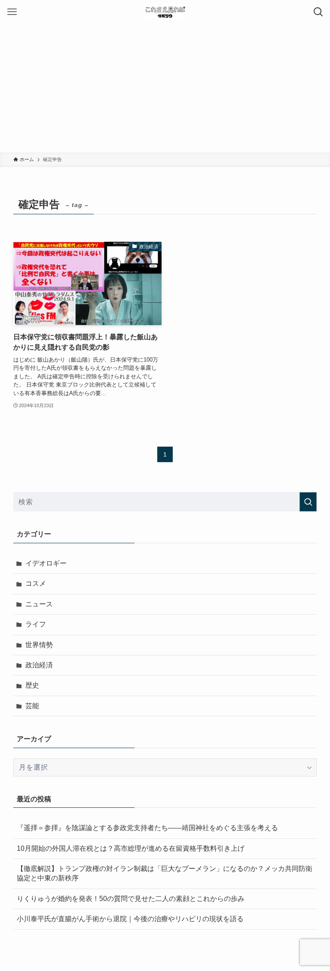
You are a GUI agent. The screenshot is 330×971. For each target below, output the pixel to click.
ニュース (39, 604)
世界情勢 (39, 644)
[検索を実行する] (308, 501)
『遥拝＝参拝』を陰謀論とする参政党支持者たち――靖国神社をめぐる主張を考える (147, 827)
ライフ (35, 624)
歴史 (32, 685)
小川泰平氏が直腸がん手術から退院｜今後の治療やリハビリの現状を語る (130, 918)
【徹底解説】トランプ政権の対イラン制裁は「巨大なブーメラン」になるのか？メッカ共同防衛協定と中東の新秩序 (164, 873)
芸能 (32, 705)
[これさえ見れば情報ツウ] (165, 12)
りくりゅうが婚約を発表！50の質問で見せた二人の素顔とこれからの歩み (130, 898)
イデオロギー (46, 563)
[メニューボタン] (12, 12)
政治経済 (39, 665)
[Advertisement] (165, 88)
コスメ (35, 583)
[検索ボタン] (318, 12)
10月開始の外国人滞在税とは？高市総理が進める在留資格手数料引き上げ (130, 848)
